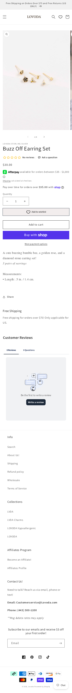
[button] (5, 17)
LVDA (10, 511)
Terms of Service (17, 488)
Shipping (7, 181)
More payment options (36, 243)
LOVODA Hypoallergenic (21, 528)
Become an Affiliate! (19, 559)
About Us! (13, 455)
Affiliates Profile (17, 568)
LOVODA (12, 536)
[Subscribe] (60, 643)
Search (11, 447)
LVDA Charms (15, 520)
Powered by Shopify (42, 686)
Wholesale (13, 480)
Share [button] (10, 296)
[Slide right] (44, 137)
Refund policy (15, 471)
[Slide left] (28, 137)
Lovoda (31, 686)
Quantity (7, 194)
